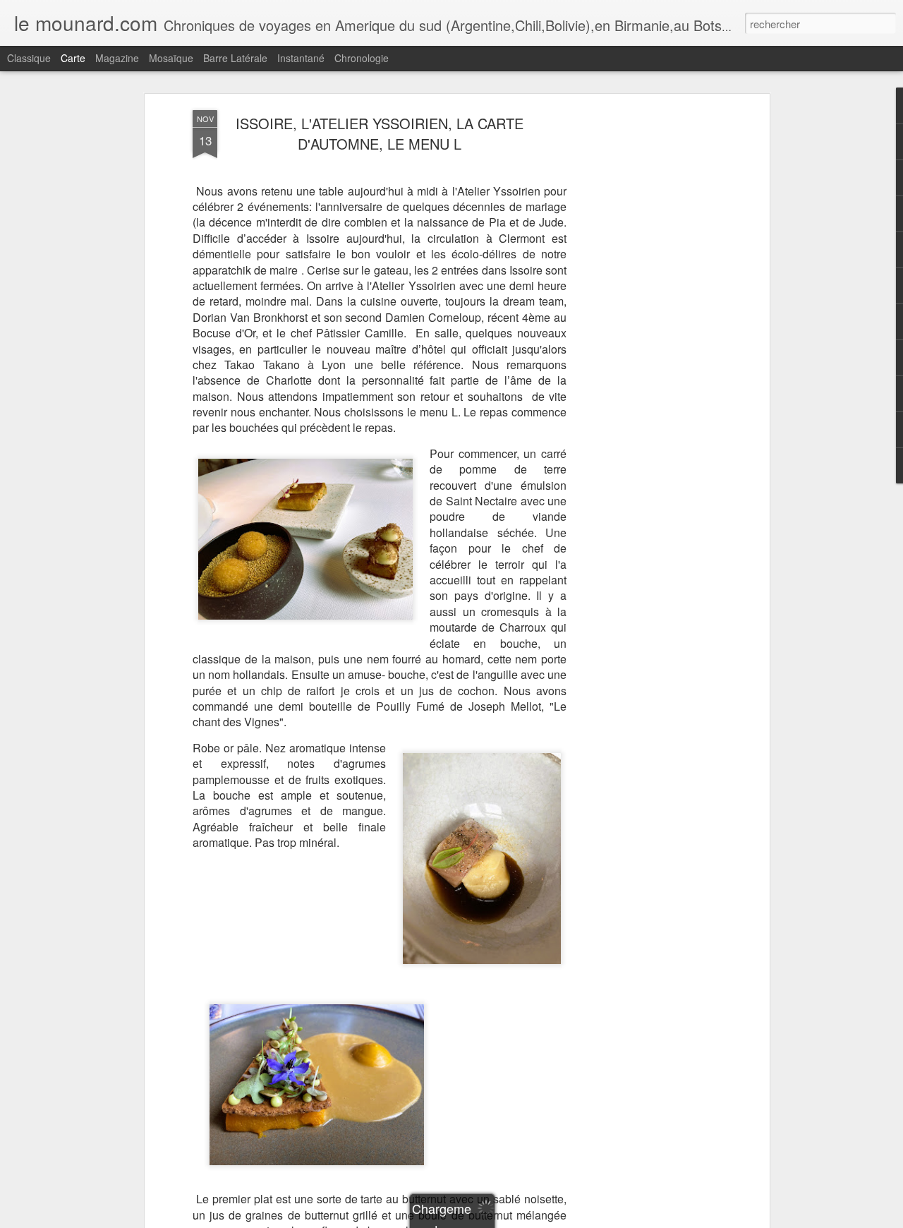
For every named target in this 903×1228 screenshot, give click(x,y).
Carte (73, 58)
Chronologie (361, 58)
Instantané (301, 58)
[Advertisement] (644, 332)
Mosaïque (171, 58)
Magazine (117, 58)
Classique (29, 58)
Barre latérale (235, 58)
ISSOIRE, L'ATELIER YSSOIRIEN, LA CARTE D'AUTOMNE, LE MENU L (379, 133)
